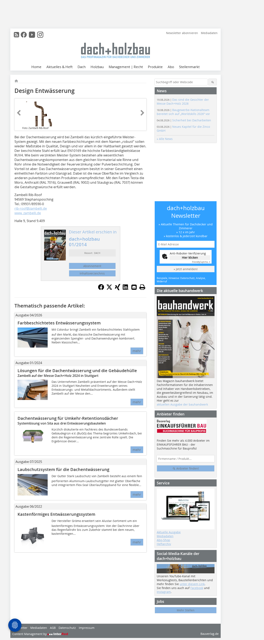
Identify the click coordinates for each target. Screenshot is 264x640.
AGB (53, 628)
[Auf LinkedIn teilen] (126, 289)
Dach (82, 66)
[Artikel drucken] (142, 287)
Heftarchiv (164, 544)
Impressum (86, 628)
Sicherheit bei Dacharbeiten (184, 120)
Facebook (196, 588)
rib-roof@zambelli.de (30, 208)
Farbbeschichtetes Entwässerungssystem (59, 323)
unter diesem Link (192, 584)
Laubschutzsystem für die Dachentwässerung (63, 469)
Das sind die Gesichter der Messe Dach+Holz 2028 (183, 101)
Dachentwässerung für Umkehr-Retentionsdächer (68, 418)
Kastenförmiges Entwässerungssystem (56, 514)
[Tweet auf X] (109, 289)
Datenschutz (67, 628)
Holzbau (97, 66)
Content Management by (29, 634)
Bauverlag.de (209, 634)
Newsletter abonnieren (182, 33)
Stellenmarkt (189, 66)
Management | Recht (126, 66)
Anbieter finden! (187, 468)
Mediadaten (209, 33)
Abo (171, 66)
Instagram (164, 592)
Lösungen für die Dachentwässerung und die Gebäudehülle (77, 370)
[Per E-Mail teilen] (134, 287)
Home (36, 66)
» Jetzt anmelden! (186, 269)
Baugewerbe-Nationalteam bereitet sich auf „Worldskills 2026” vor (183, 112)
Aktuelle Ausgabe (169, 532)
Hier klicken (190, 257)
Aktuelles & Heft (59, 66)
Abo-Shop (163, 540)
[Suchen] (213, 82)
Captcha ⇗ (201, 262)
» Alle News (165, 139)
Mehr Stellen (185, 610)
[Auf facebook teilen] (101, 289)
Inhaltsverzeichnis (92, 273)
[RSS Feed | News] (16, 35)
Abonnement (92, 266)
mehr (137, 351)
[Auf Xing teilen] (117, 289)
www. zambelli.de (27, 213)
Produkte (155, 66)
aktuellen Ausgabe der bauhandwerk (182, 404)
